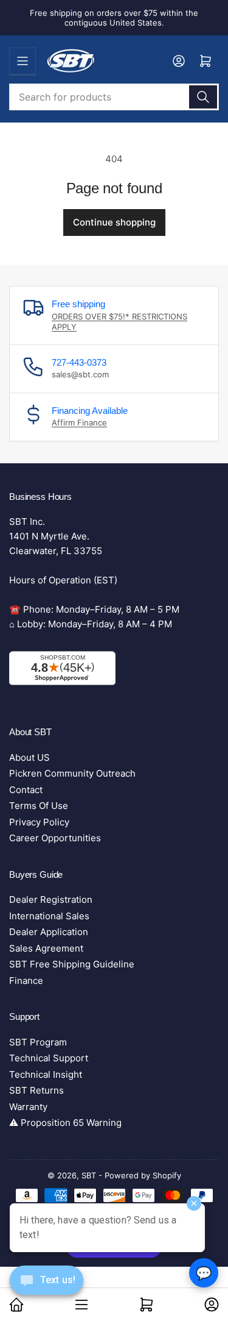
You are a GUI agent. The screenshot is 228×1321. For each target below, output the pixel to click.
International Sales (49, 916)
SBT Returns (36, 1090)
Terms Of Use (38, 805)
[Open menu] (22, 61)
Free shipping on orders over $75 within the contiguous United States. (114, 17)
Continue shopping (114, 222)
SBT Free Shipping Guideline (71, 964)
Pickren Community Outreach (72, 773)
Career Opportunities (55, 838)
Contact (26, 790)
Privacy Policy (39, 822)
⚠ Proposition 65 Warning (65, 1122)
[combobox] (114, 97)
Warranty (28, 1107)
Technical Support (48, 1058)
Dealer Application (48, 932)
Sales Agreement (46, 948)
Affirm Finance (79, 422)
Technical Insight (45, 1074)
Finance (26, 980)
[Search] (203, 97)
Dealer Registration (50, 899)
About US (29, 757)
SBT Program (38, 1042)
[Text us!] (46, 1289)
